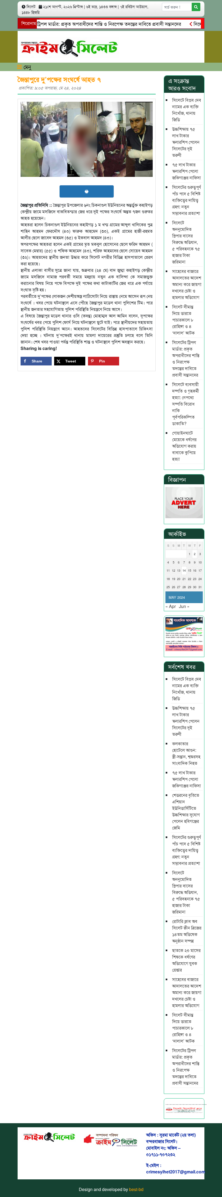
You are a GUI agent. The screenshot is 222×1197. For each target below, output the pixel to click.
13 (178, 570)
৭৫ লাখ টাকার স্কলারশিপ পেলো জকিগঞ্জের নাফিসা (186, 171)
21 (184, 579)
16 (194, 570)
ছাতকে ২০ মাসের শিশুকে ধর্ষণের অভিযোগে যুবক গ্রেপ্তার (186, 960)
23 (194, 579)
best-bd (136, 1189)
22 (189, 579)
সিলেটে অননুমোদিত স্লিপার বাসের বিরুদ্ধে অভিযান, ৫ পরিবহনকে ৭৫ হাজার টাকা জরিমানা (186, 242)
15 (189, 570)
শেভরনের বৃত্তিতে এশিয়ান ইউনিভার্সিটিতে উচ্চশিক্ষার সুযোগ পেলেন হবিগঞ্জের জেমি (186, 811)
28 (184, 587)
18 (168, 579)
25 (168, 587)
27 (178, 587)
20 (178, 579)
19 (173, 579)
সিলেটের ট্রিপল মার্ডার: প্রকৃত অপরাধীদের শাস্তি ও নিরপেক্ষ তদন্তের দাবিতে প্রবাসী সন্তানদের (185, 358)
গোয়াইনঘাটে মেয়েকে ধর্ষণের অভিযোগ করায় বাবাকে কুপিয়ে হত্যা (184, 446)
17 (200, 570)
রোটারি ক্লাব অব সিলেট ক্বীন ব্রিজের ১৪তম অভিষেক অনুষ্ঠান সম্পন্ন (186, 931)
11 (168, 570)
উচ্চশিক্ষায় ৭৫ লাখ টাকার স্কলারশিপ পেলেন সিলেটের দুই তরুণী (186, 142)
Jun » (184, 606)
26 (173, 587)
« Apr (170, 606)
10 (200, 562)
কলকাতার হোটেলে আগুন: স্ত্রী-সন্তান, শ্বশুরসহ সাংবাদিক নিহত (186, 753)
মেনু (26, 67)
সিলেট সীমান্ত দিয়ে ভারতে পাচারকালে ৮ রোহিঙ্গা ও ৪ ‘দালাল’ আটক (183, 320)
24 (200, 579)
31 (200, 587)
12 (173, 570)
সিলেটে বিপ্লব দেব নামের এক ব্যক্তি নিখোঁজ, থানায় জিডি (186, 110)
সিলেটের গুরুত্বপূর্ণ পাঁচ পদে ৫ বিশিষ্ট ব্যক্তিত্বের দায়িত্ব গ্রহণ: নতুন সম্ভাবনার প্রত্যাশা (186, 200)
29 (189, 587)
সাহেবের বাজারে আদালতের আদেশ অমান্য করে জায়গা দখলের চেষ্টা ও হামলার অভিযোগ (186, 284)
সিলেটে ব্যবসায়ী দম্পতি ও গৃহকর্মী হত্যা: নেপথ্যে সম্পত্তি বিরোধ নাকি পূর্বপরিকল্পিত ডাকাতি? (185, 403)
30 (194, 587)
